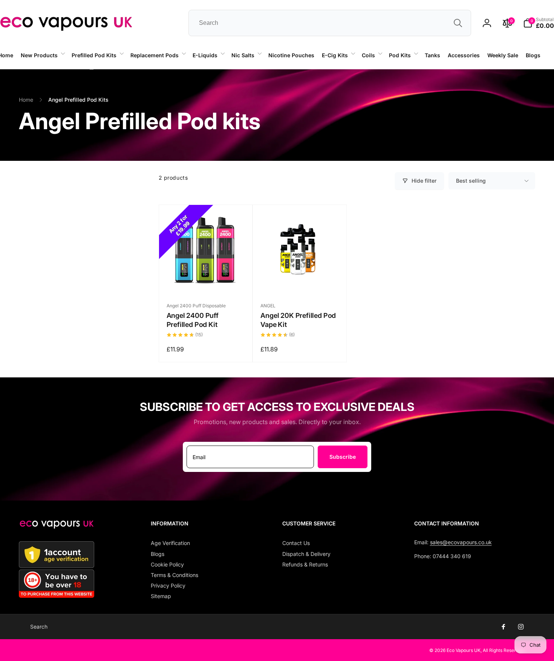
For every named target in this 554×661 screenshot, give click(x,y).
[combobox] (329, 23)
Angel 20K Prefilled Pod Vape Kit (298, 319)
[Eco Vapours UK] (56, 526)
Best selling (471, 180)
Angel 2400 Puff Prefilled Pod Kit (193, 319)
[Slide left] (91, 69)
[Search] (457, 23)
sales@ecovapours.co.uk (461, 542)
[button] (42, 55)
